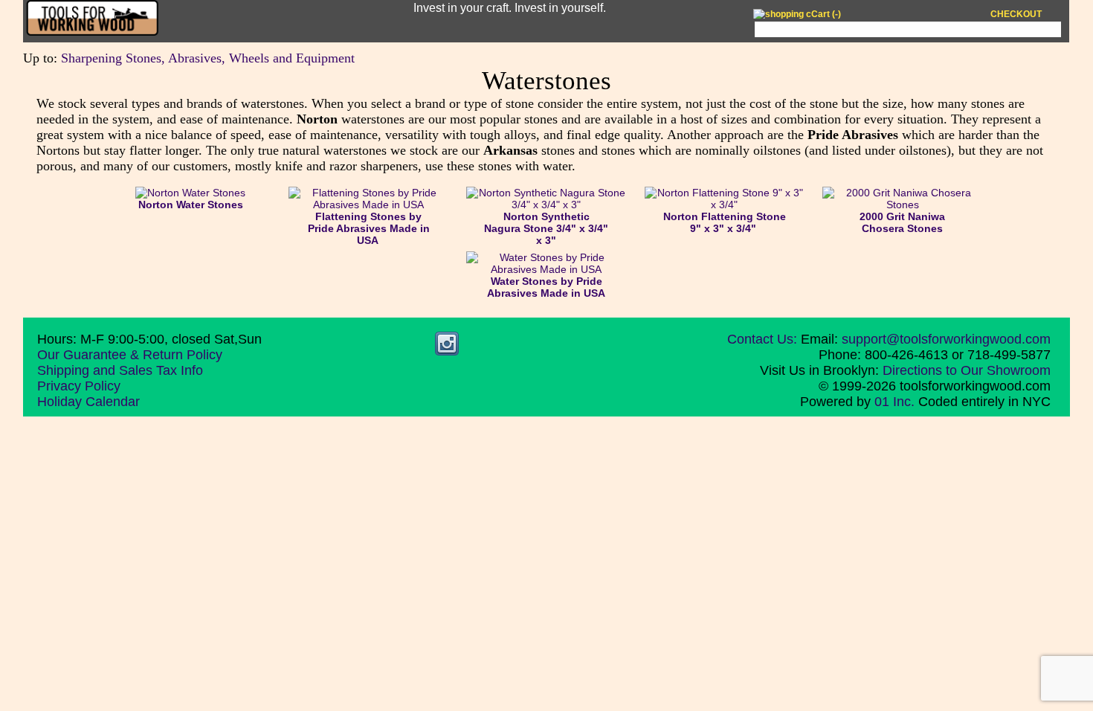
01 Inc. (894, 401)
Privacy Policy (78, 386)
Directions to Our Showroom (967, 370)
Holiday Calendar (88, 401)
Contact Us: (762, 339)
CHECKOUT (1016, 14)
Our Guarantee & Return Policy (129, 354)
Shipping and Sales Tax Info (120, 370)
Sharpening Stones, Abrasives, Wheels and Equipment (208, 58)
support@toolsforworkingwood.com (946, 339)
